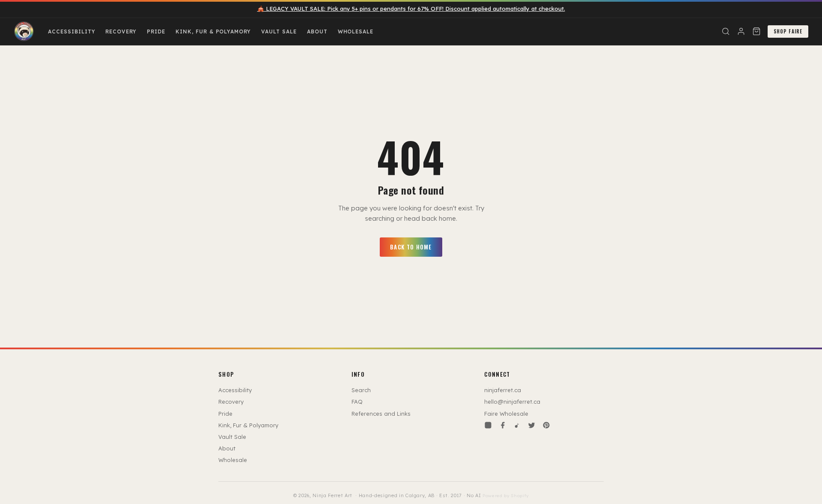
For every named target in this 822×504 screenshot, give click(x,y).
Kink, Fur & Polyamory (213, 31)
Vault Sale (279, 31)
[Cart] (756, 31)
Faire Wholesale (506, 413)
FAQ (357, 401)
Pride (156, 31)
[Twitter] (532, 425)
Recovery (121, 31)
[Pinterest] (546, 425)
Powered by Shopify (505, 495)
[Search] (725, 31)
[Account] (741, 31)
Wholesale (356, 31)
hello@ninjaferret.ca (512, 401)
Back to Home (411, 247)
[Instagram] (488, 425)
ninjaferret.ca (502, 390)
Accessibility (71, 31)
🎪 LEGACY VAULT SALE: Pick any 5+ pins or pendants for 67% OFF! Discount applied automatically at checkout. (411, 8)
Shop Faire (788, 31)
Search (361, 390)
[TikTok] (517, 425)
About (317, 31)
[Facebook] (502, 425)
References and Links (381, 413)
